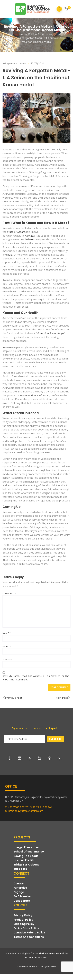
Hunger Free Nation (27, 847)
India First (20, 869)
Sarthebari (27, 239)
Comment (9, 593)
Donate (19, 883)
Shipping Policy (24, 924)
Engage (19, 892)
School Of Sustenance (29, 851)
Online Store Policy (26, 928)
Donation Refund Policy (29, 932)
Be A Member (22, 896)
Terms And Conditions (29, 937)
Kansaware (9, 347)
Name (7, 633)
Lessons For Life (24, 860)
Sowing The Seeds (26, 856)
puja (9, 254)
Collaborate (22, 901)
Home (23, 34)
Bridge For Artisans (40, 34)
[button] (67, 9)
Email (7, 646)
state (10, 231)
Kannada (30, 235)
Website (7, 659)
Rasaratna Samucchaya (50, 333)
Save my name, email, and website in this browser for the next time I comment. (36, 677)
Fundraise (20, 887)
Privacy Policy (23, 915)
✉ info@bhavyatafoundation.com (24, 810)
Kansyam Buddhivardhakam (33, 395)
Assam (21, 231)
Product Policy (23, 919)
